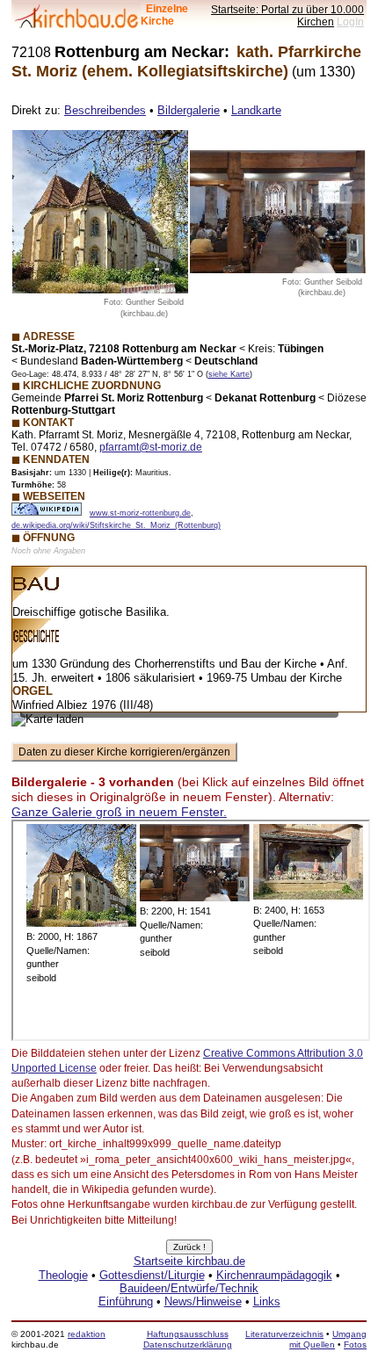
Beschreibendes (105, 110)
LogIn (350, 21)
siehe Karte (229, 374)
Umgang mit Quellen (328, 1339)
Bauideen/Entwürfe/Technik (189, 1288)
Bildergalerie (188, 110)
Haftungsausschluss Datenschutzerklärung (187, 1339)
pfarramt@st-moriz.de (150, 446)
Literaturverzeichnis (284, 1334)
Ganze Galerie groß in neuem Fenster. (119, 812)
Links (266, 1301)
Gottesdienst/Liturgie (152, 1275)
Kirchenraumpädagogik (274, 1275)
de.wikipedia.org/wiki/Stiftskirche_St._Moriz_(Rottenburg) (116, 525)
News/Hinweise (203, 1301)
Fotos (355, 1344)
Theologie (63, 1275)
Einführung (125, 1301)
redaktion (86, 1334)
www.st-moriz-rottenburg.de (140, 513)
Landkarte (256, 110)
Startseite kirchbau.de (189, 1261)
